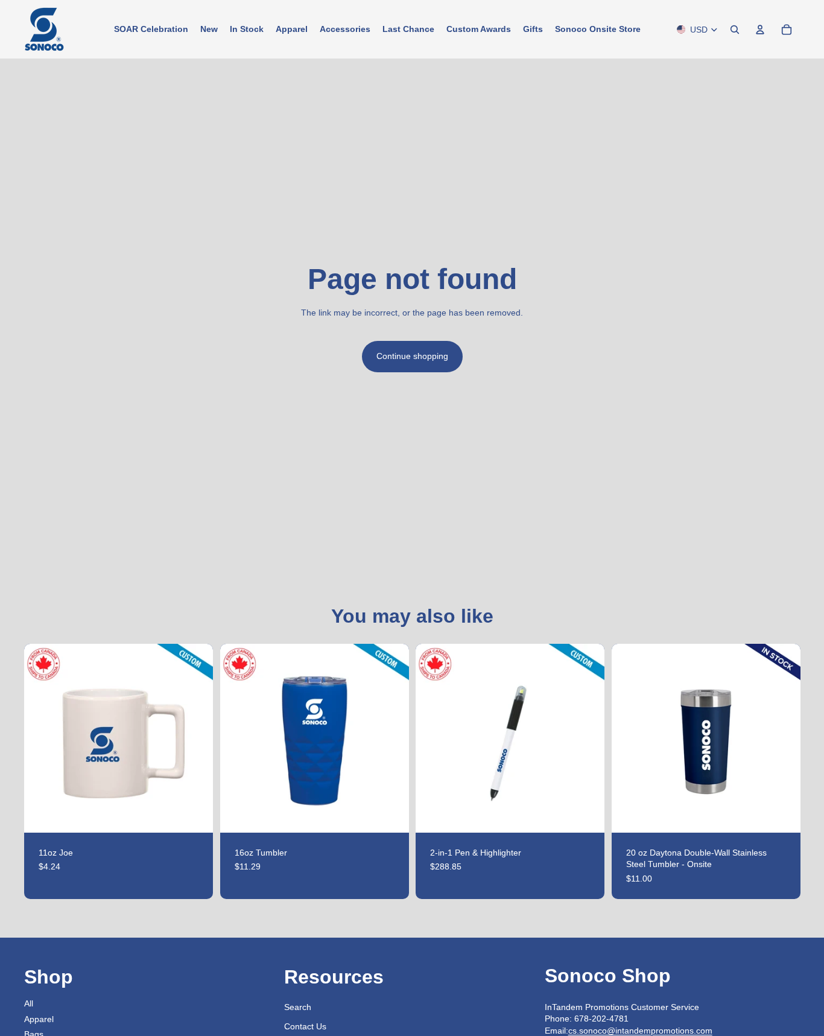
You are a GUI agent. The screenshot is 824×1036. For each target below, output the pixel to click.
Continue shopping (412, 356)
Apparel (39, 1019)
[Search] (734, 29)
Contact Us (305, 1026)
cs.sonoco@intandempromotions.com (640, 1030)
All (28, 1003)
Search (297, 1007)
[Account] (760, 29)
